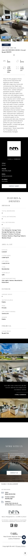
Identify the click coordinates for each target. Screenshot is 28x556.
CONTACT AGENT (14, 186)
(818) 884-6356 (6, 170)
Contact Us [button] (14, 472)
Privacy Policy (20, 546)
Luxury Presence (14, 538)
